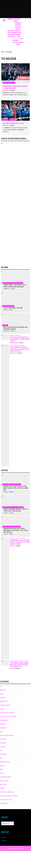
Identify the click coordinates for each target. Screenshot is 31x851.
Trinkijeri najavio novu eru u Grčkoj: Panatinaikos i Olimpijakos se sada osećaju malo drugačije (15, 530)
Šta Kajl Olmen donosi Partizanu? (13, 308)
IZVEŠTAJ (13, 31)
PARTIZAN (10, 33)
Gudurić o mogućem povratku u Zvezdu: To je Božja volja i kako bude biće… (15, 510)
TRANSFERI (15, 40)
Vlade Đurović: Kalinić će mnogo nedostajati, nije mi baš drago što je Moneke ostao (19, 665)
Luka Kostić (6, 90)
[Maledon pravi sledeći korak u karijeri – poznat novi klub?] (15, 73)
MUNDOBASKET (5, 762)
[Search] (26, 20)
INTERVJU (10, 37)
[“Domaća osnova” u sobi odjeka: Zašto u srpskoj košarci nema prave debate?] (15, 281)
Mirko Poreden (14, 342)
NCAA (21, 39)
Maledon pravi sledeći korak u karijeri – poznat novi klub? (15, 87)
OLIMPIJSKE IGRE (5, 777)
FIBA (14, 37)
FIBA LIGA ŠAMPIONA (7, 735)
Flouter (6, 309)
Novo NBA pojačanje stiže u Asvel (13, 123)
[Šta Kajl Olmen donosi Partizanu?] (15, 302)
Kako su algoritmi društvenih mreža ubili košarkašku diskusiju (15, 328)
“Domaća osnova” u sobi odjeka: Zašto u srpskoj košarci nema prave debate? (15, 286)
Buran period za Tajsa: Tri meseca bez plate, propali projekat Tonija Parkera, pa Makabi (20, 542)
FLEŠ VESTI (14, 19)
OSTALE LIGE (4, 781)
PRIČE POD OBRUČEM (7, 792)
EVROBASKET (4, 720)
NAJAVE (9, 31)
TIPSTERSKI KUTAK (6, 799)
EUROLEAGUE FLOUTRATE (18, 24)
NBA (19, 37)
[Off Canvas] (4, 20)
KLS (1, 750)
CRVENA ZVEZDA (17, 33)
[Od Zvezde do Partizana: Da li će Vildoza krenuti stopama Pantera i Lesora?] (5, 337)
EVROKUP (13, 35)
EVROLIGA (15, 21)
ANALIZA (12, 345)
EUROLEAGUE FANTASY (18, 28)
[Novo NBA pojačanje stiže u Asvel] (15, 110)
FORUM (9, 19)
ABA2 (1, 694)
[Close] (28, 2)
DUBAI (9, 35)
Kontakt (3, 837)
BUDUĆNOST (4, 701)
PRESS (18, 19)
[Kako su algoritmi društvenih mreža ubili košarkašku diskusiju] (15, 323)
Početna (3, 840)
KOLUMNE (18, 35)
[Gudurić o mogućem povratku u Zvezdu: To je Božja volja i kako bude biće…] (15, 505)
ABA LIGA (18, 31)
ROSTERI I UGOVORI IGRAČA (18, 43)
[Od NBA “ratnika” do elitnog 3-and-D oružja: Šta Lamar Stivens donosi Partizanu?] (5, 405)
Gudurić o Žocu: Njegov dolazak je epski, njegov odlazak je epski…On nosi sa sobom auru (15, 488)
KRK (1, 758)
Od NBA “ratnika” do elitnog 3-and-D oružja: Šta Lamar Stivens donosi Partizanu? (19, 349)
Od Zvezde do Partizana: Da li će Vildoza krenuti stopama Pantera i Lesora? (20, 339)
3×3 (1, 686)
